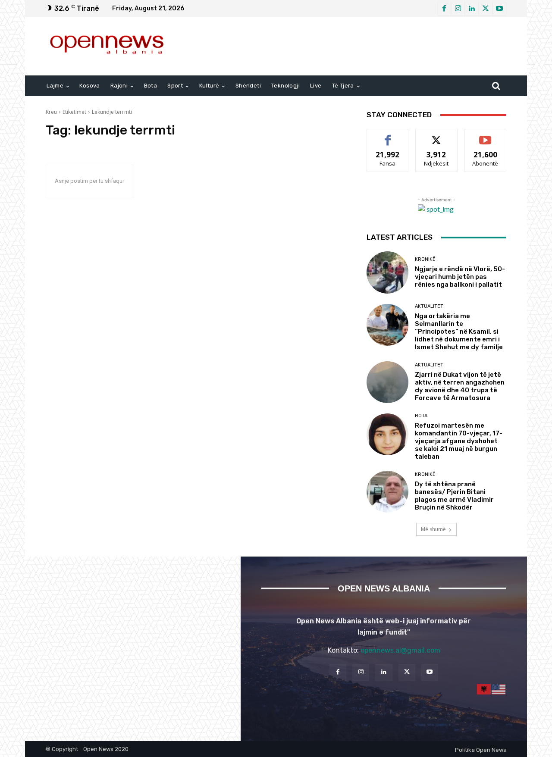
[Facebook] (444, 9)
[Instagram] (458, 9)
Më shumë (433, 529)
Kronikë (425, 259)
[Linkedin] (472, 9)
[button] (496, 85)
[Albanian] (484, 689)
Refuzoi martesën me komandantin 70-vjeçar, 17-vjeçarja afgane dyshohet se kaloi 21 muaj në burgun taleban (458, 441)
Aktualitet (429, 306)
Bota (421, 415)
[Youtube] (499, 9)
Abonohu (486, 135)
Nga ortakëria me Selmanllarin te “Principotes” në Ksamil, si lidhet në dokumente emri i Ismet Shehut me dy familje (459, 331)
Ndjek (436, 135)
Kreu (51, 112)
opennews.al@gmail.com (400, 650)
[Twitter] (485, 9)
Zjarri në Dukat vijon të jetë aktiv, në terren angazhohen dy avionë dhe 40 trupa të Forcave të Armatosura (460, 386)
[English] (499, 689)
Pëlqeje (387, 135)
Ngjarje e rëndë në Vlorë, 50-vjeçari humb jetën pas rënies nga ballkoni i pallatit (460, 276)
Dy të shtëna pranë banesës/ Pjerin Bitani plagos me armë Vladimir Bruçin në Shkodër (454, 495)
